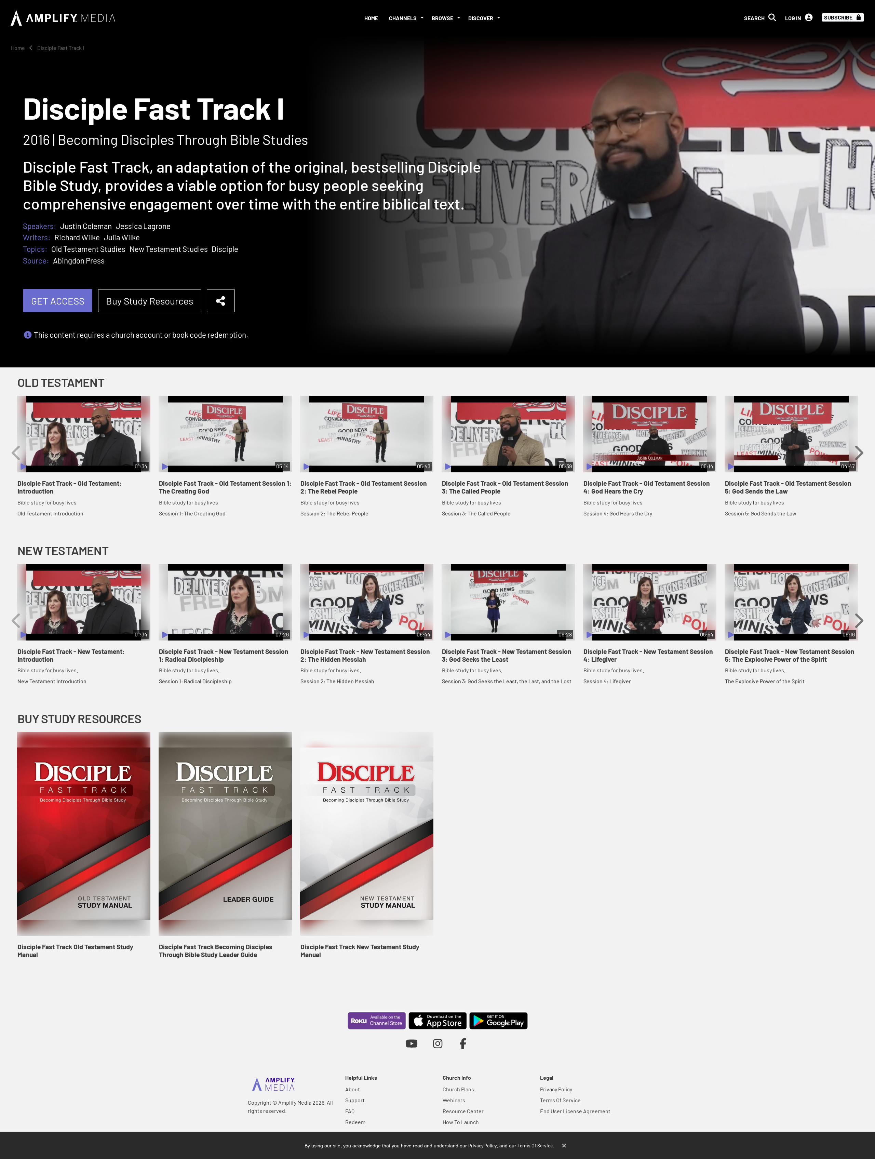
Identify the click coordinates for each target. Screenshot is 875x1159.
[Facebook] (463, 1043)
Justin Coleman (86, 225)
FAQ (349, 1111)
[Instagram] (437, 1043)
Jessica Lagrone (143, 225)
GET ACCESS (57, 301)
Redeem (355, 1122)
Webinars (454, 1100)
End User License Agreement (575, 1111)
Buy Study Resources (149, 301)
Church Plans (458, 1089)
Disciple (225, 248)
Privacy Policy (556, 1089)
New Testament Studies (169, 248)
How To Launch (461, 1122)
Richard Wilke (77, 237)
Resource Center (463, 1111)
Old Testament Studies (88, 248)
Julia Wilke (122, 237)
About (352, 1089)
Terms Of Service (560, 1100)
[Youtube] (411, 1043)
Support (355, 1100)
